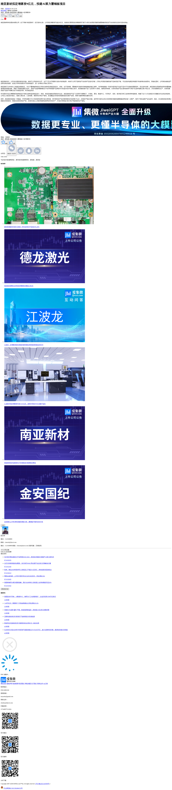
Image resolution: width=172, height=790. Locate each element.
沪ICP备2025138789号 (42, 784)
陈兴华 (7, 8)
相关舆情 (4, 10)
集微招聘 (16, 683)
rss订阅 (45, 683)
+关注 (2, 525)
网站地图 (28, 683)
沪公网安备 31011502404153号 (13, 788)
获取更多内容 (4, 589)
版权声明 (10, 683)
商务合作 (40, 683)
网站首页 (3, 683)
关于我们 (34, 683)
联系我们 (22, 683)
